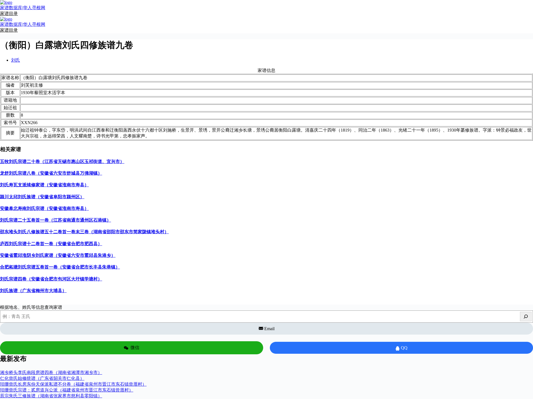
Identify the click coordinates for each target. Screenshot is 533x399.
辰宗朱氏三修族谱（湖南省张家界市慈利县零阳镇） (51, 395)
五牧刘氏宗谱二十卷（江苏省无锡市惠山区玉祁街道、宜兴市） (62, 161)
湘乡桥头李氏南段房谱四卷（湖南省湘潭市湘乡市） (51, 372)
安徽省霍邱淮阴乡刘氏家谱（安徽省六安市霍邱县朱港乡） (57, 255)
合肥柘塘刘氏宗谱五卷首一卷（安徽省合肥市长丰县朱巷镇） (60, 267)
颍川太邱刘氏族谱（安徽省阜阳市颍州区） (42, 196)
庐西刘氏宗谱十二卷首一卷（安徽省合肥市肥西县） (51, 243)
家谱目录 (9, 13)
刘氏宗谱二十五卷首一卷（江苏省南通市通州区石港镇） (55, 220)
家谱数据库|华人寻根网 (22, 7)
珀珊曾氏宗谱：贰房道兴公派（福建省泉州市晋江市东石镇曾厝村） (66, 390)
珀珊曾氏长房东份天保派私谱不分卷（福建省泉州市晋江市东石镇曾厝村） (73, 384)
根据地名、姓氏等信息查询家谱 (31, 307)
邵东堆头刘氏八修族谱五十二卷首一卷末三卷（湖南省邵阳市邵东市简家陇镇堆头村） (84, 231)
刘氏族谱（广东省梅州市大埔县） (33, 290)
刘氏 (15, 60)
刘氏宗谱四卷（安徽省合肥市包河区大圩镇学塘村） (51, 279)
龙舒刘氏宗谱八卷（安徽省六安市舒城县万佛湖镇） (51, 173)
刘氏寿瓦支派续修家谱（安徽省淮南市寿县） (44, 184)
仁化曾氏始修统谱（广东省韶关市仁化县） (42, 378)
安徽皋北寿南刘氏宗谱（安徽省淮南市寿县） (44, 208)
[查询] (526, 316)
